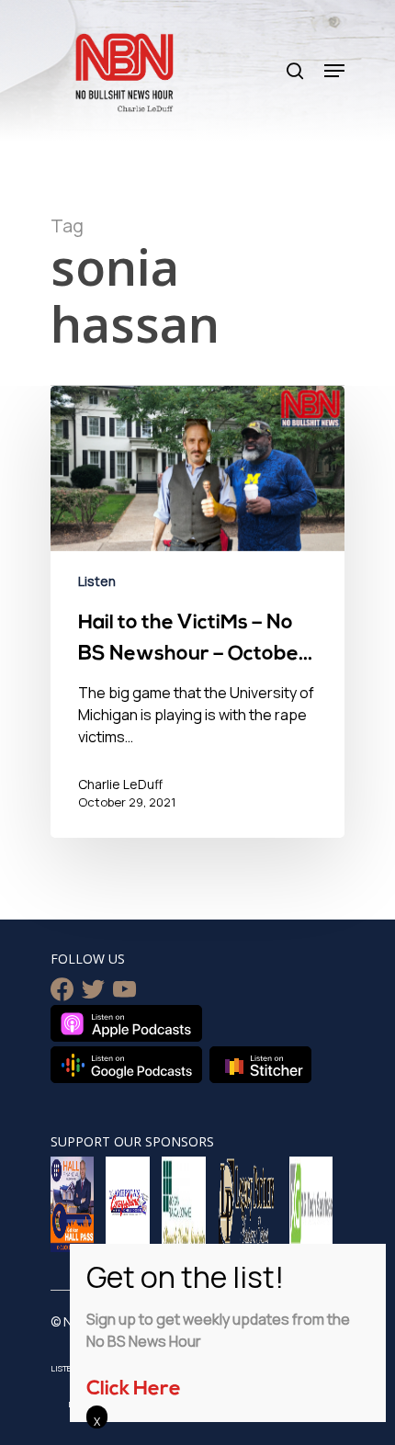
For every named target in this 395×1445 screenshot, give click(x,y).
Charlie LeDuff (120, 784)
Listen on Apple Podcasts (126, 1023)
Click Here (133, 1389)
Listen (97, 581)
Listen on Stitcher (260, 1064)
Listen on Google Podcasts (126, 1064)
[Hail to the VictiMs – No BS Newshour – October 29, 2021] (197, 612)
